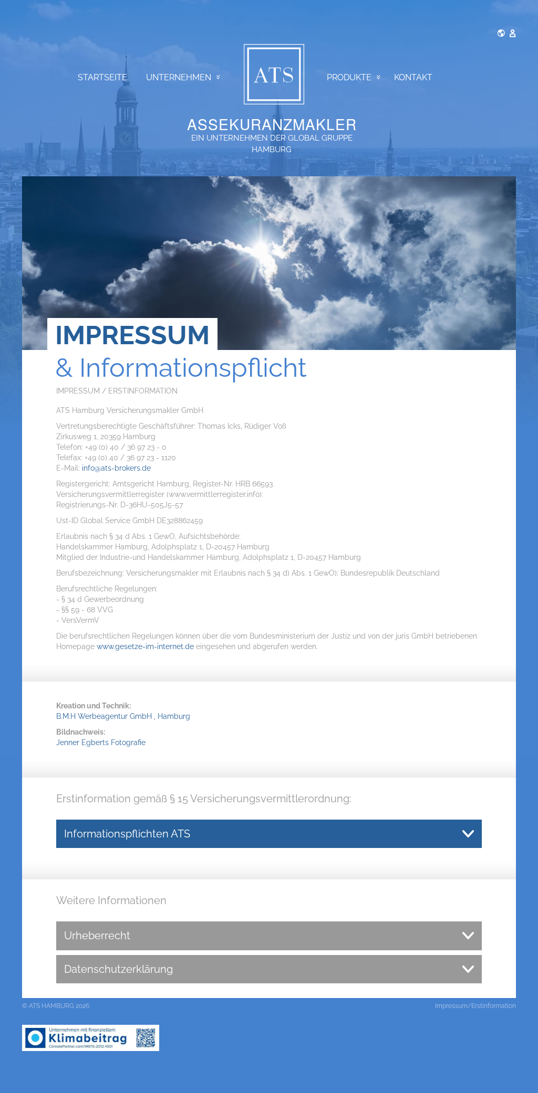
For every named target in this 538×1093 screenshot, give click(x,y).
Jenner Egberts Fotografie (101, 742)
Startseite (102, 77)
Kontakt (413, 77)
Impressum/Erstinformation (475, 1006)
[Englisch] (501, 32)
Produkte (349, 77)
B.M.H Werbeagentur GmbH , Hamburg (123, 716)
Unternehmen (178, 77)
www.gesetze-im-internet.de (145, 646)
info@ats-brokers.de (116, 468)
